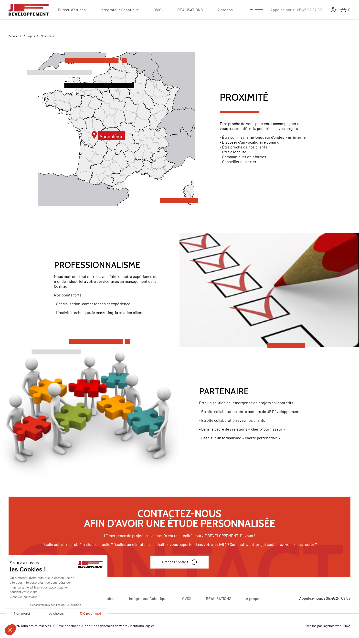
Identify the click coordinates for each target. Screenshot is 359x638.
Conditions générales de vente (104, 626)
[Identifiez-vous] (333, 9)
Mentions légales (142, 626)
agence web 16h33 (337, 626)
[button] (179, 562)
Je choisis (56, 613)
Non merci (22, 613)
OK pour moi (90, 613)
